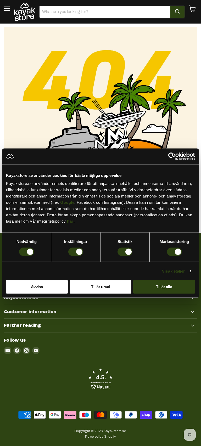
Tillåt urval (100, 287)
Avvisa (37, 287)
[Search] (177, 12)
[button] (100, 379)
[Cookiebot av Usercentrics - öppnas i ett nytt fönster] (172, 156)
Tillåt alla (164, 287)
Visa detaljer (173, 271)
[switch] (75, 251)
